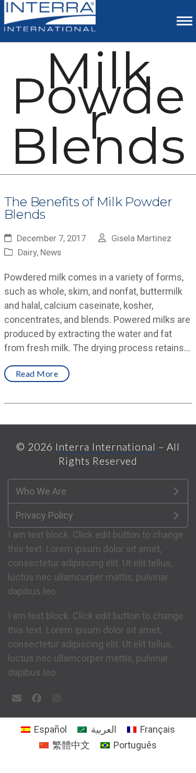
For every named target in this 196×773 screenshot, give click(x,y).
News (50, 252)
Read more (37, 373)
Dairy (27, 252)
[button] (184, 20)
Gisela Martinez (141, 238)
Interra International (105, 447)
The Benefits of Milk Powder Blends (88, 208)
